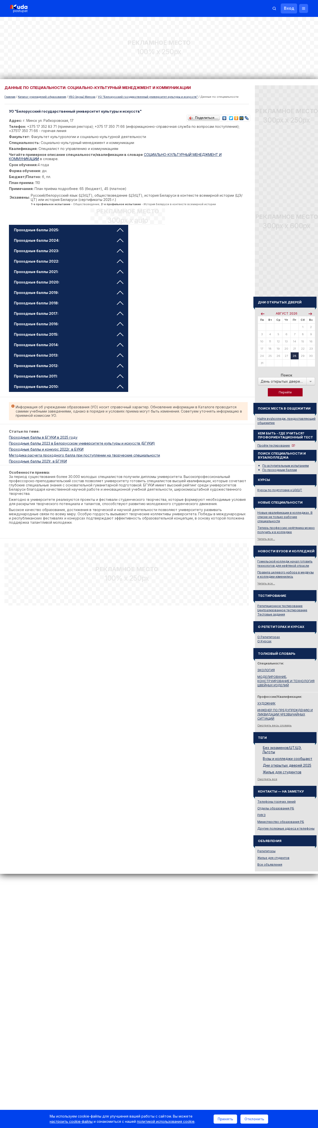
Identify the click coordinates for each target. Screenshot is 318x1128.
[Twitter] (231, 117)
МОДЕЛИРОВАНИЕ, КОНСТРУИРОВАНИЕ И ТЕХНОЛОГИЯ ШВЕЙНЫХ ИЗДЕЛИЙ (286, 681)
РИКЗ (261, 815)
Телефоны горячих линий (276, 801)
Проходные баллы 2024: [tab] (36, 240)
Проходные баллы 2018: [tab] (36, 303)
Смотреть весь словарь (274, 725)
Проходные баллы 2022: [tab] (36, 261)
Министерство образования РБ (280, 822)
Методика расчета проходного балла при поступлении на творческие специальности (84, 455)
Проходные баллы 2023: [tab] (36, 251)
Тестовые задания (271, 614)
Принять (225, 1119)
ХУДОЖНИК (266, 703)
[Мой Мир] (241, 117)
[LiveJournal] (246, 117)
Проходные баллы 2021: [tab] (36, 272)
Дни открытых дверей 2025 (287, 765)
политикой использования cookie (166, 1121)
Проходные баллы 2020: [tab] (36, 282)
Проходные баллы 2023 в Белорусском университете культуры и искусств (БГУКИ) (82, 443)
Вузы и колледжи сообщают (287, 758)
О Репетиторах (268, 637)
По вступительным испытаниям (285, 466)
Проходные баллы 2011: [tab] (36, 376)
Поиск (286, 375)
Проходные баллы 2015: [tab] (36, 334)
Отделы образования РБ (275, 808)
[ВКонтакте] (224, 117)
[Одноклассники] (236, 117)
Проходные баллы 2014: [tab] (36, 345)
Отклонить (254, 1119)
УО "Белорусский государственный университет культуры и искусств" (148, 96)
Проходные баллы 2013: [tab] (36, 355)
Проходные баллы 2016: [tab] (36, 324)
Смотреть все (267, 779)
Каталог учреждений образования (42, 96)
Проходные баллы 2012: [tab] (36, 366)
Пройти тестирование (273, 445)
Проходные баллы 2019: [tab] (36, 292)
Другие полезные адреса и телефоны (286, 828)
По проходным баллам (279, 470)
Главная (9, 96)
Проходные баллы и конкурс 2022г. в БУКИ (46, 449)
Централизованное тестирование (282, 610)
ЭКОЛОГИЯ (266, 670)
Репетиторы (266, 851)
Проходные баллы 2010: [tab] (36, 386)
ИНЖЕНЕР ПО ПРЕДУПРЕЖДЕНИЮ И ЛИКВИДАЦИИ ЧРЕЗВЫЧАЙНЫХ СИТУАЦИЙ (285, 714)
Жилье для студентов (282, 772)
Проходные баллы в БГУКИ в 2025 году (43, 437)
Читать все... (266, 539)
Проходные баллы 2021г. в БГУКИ (38, 461)
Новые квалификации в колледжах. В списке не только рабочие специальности (285, 517)
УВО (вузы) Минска (82, 96)
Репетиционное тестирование (280, 606)
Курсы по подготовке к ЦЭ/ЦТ (279, 490)
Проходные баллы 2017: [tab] (36, 313)
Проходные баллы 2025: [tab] (36, 230)
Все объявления (269, 864)
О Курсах (264, 641)
